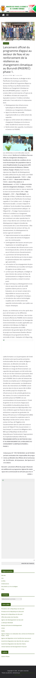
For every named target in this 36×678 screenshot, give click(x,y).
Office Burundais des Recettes (9, 617)
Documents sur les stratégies (9, 586)
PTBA (2, 589)
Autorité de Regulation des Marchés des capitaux (15, 641)
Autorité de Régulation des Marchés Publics (13, 644)
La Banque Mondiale (7, 622)
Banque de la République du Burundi (11, 614)
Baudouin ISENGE (8, 75)
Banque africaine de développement (11, 625)
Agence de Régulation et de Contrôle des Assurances (16, 638)
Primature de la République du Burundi (12, 611)
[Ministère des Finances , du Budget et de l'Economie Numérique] (3, 15)
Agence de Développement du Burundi (12, 620)
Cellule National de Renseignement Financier (14, 646)
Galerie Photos (5, 656)
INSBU (3, 631)
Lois (2, 578)
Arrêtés (3, 581)
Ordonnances (5, 584)
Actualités (6, 43)
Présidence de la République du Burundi (12, 609)
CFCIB (3, 628)
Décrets (3, 575)
